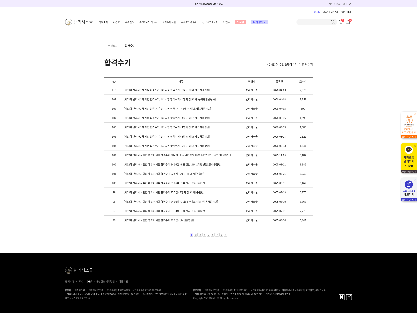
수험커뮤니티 (345, 12)
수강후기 (113, 46)
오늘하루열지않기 (409, 136)
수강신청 (129, 22)
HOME (270, 64)
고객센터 (334, 12)
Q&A (89, 281)
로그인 (325, 12)
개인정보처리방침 (105, 281)
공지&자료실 (169, 22)
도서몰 (240, 22)
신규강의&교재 (210, 22)
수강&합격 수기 (189, 22)
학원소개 (103, 22)
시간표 (116, 22)
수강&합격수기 (288, 64)
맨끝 (225, 235)
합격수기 (130, 46)
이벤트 (226, 22)
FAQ (81, 281)
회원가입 (317, 12)
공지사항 (70, 281)
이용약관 (123, 281)
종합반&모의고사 (148, 22)
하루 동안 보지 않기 (338, 3)
